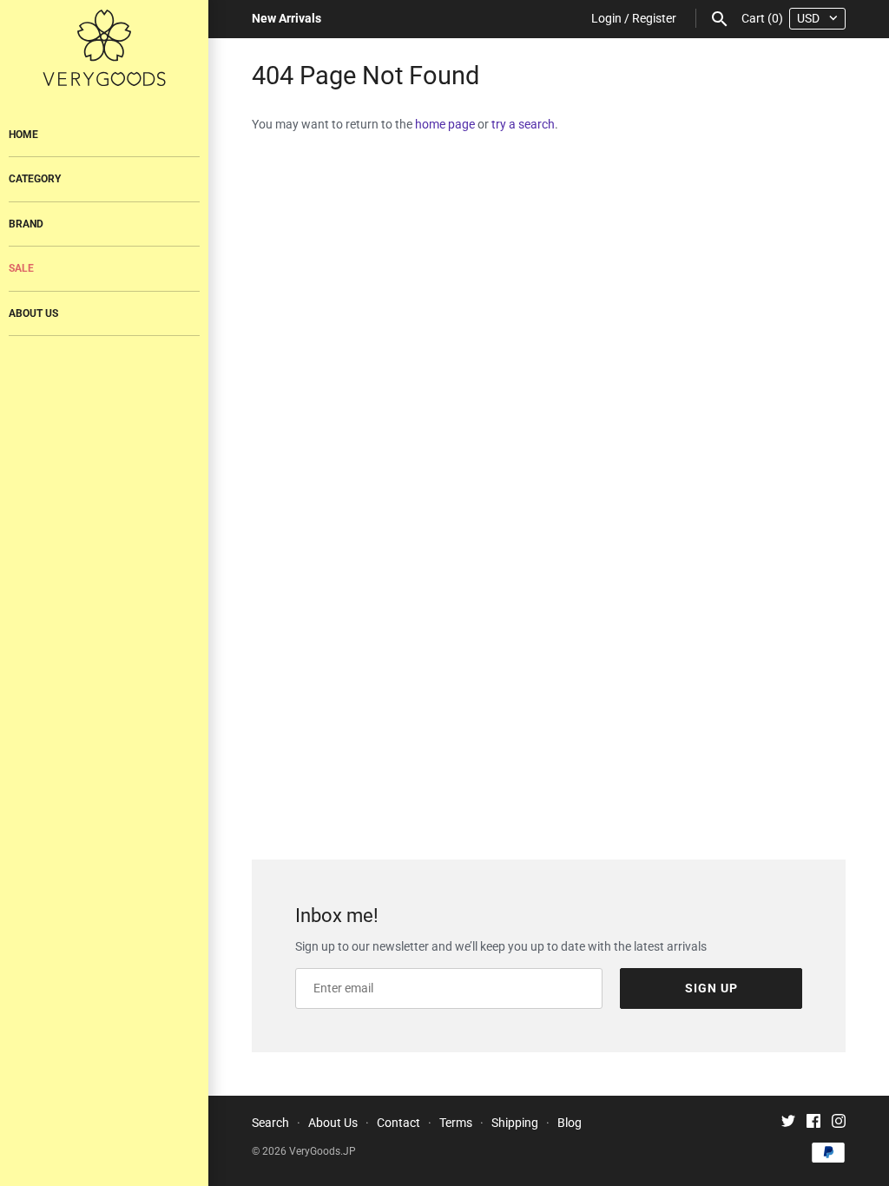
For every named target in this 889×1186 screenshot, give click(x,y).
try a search (523, 124)
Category (35, 179)
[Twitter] (788, 1123)
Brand (26, 224)
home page (445, 124)
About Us (33, 313)
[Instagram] (839, 1123)
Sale (21, 268)
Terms (455, 1123)
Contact (398, 1123)
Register (654, 18)
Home (23, 134)
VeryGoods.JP (322, 1151)
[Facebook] (813, 1123)
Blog (569, 1123)
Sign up (711, 988)
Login (606, 18)
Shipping (514, 1123)
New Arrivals (286, 18)
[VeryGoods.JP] (104, 48)
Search (270, 1123)
